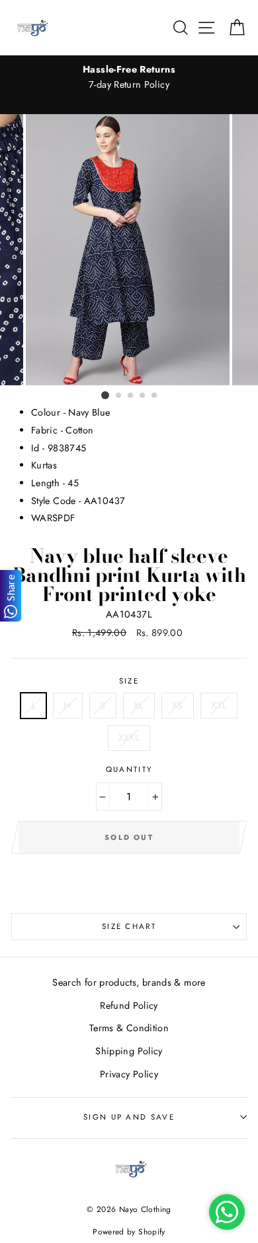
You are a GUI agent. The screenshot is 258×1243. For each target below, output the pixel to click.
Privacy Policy (129, 1074)
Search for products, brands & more (128, 982)
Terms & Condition (129, 1028)
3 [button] (131, 396)
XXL (219, 705)
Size (129, 681)
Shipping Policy (128, 1051)
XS (177, 705)
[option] (129, 77)
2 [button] (119, 396)
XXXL (129, 737)
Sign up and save (129, 1117)
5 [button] (154, 396)
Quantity (129, 769)
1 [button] (105, 395)
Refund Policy (129, 1005)
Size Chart (129, 926)
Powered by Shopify (129, 1231)
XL (139, 705)
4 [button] (143, 396)
